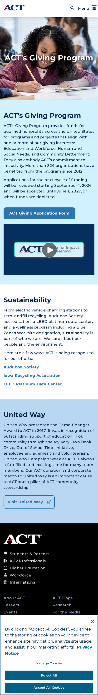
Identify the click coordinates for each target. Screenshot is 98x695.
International (23, 582)
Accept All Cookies (49, 687)
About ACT (14, 598)
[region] (49, 655)
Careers (11, 605)
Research (62, 605)
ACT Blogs (63, 598)
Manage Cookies (49, 663)
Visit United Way (26, 502)
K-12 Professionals (28, 561)
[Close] (92, 621)
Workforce (20, 575)
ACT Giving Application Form (39, 213)
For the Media (67, 612)
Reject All (49, 675)
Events (10, 612)
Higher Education (27, 568)
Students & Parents (29, 554)
